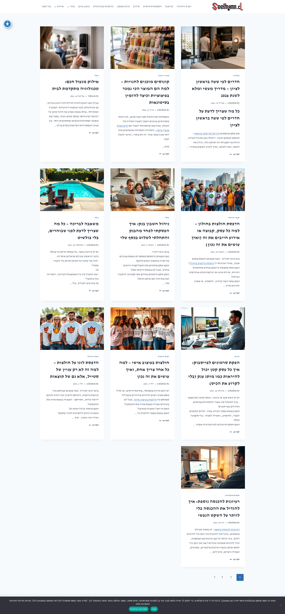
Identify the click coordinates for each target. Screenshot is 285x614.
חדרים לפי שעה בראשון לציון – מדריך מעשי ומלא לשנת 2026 (216, 88)
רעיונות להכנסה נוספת (227, 529)
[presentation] (213, 47)
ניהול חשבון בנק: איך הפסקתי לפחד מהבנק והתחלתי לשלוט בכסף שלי (144, 231)
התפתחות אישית (152, 6)
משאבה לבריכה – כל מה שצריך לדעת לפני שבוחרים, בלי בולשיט (73, 231)
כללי (96, 76)
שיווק (136, 6)
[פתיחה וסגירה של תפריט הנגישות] (7, 24)
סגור (154, 609)
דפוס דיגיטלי (184, 6)
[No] (281, 605)
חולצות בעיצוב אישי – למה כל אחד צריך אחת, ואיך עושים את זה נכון (144, 369)
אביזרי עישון (163, 76)
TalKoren (92, 96)
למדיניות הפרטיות (138, 609)
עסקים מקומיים (232, 495)
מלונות (236, 76)
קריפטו (169, 6)
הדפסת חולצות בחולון (202, 263)
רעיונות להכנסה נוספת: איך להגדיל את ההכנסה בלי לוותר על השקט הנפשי (214, 508)
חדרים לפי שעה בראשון (207, 133)
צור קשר (46, 6)
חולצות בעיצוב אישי (145, 399)
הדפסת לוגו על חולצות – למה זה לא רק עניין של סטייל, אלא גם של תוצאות (74, 369)
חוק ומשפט (123, 6)
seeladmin (232, 103)
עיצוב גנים (84, 6)
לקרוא (235, 154)
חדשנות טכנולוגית (103, 6)
